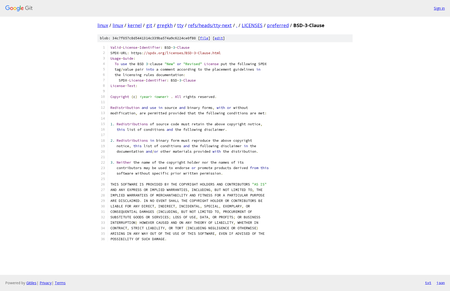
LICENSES (252, 25)
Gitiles (31, 282)
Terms (60, 282)
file (204, 38)
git (149, 25)
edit (219, 38)
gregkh (165, 25)
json (440, 282)
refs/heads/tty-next (210, 25)
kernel (135, 25)
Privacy (46, 282)
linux (102, 25)
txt (428, 282)
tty (180, 25)
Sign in (439, 8)
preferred (278, 25)
